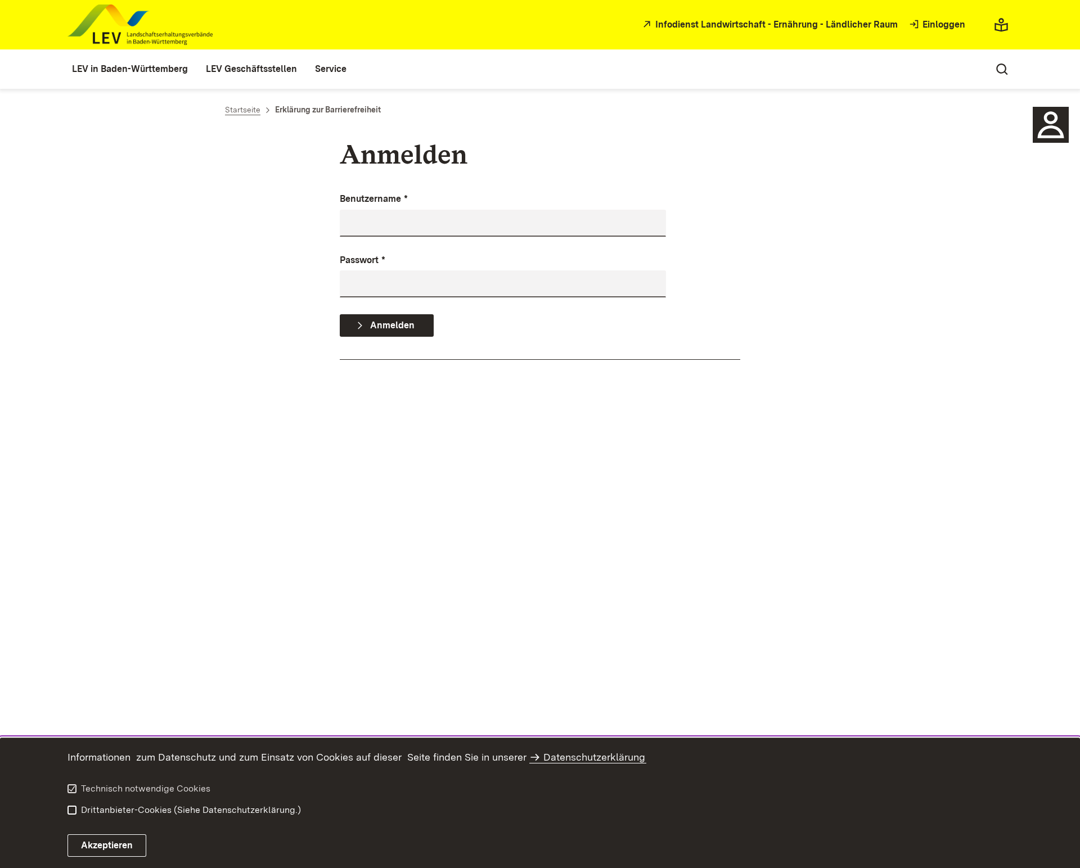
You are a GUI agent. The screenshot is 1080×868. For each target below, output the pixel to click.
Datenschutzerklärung (594, 757)
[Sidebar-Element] (1051, 125)
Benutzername (374, 198)
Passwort (362, 260)
